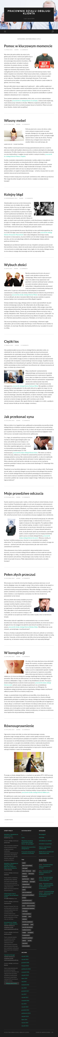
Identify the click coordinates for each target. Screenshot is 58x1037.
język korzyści (25, 879)
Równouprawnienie (19, 726)
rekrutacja (24, 911)
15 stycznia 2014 (9, 420)
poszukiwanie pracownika (28, 903)
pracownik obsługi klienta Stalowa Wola (25, 386)
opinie (23, 889)
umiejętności (25, 924)
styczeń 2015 (25, 1006)
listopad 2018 (25, 965)
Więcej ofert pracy (11, 983)
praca (23, 905)
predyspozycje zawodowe (28, 908)
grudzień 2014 (25, 1010)
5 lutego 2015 (8, 49)
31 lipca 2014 (8, 268)
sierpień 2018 (25, 975)
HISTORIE (41, 837)
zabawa (24, 940)
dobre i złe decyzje (26, 871)
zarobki (29, 940)
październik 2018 (26, 969)
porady (24, 897)
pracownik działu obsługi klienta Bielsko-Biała (23, 627)
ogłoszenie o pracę (26, 887)
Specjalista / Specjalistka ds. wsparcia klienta (11, 835)
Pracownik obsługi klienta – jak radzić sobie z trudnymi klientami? (46, 878)
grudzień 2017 (25, 991)
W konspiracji (14, 653)
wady (32, 924)
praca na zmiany (31, 905)
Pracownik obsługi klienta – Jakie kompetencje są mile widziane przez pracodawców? (46, 886)
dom (34, 871)
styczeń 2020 (25, 956)
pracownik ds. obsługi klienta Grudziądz (25, 100)
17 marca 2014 (8, 345)
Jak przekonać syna (19, 417)
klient (32, 879)
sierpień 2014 (25, 1016)
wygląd (24, 932)
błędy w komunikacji (27, 865)
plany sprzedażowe (26, 892)
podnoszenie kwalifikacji (28, 895)
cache (23, 837)
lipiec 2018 (24, 978)
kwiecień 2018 (25, 984)
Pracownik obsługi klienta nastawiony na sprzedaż (28, 852)
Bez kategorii (42, 834)
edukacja (24, 873)
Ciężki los (11, 341)
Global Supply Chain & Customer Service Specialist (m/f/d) (11, 895)
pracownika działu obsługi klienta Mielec (25, 295)
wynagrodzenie (25, 935)
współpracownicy (26, 929)
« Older (8, 819)
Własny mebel (15, 120)
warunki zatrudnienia (27, 927)
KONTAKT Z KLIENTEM (45, 844)
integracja (24, 876)
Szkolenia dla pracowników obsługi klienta (28, 847)
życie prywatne (25, 946)
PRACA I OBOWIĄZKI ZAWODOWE (45, 847)
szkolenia (24, 919)
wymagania (30, 932)
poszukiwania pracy (27, 900)
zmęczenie (24, 943)
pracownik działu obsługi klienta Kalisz (25, 452)
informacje (31, 873)
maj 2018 (24, 981)
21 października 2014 (10, 198)
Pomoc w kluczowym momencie (28, 46)
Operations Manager (9, 955)
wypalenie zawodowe (27, 937)
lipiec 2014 (24, 1019)
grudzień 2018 (25, 962)
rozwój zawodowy (26, 913)
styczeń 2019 (25, 959)
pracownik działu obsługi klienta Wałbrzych (35, 792)
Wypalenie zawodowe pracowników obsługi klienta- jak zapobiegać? (28, 842)
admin (16, 49)
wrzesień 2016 (25, 1000)
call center (24, 868)
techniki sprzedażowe (27, 921)
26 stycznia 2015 (9, 124)
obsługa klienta (25, 884)
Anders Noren (46, 1032)
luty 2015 (24, 1003)
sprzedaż (24, 916)
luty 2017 (24, 994)
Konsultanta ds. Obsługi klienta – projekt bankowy (11, 923)
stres (30, 916)
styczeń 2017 (25, 997)
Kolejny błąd (13, 194)
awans (23, 863)
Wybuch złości (15, 265)
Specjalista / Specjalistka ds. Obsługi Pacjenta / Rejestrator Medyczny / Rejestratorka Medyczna (11, 866)
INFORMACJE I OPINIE (45, 840)
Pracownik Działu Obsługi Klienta (29, 12)
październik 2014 (26, 1013)
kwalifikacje (25, 881)
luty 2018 (24, 988)
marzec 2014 (25, 1022)
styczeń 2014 (25, 1025)
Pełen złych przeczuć (20, 574)
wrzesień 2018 (25, 972)
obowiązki (32, 881)
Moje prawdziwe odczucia (23, 493)
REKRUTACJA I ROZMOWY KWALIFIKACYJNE (46, 852)
